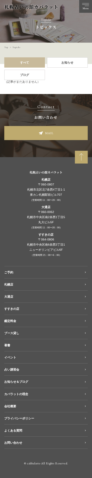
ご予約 (8, 272)
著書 (7, 345)
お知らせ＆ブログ (16, 381)
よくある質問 (13, 430)
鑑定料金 (10, 321)
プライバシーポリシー (19, 418)
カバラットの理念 (16, 394)
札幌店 (8, 284)
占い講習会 (11, 369)
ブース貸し (11, 333)
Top (6, 47)
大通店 (8, 296)
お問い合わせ (13, 442)
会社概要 (10, 406)
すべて (24, 62)
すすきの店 (11, 308)
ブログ (24, 75)
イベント (10, 357)
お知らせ (67, 62)
